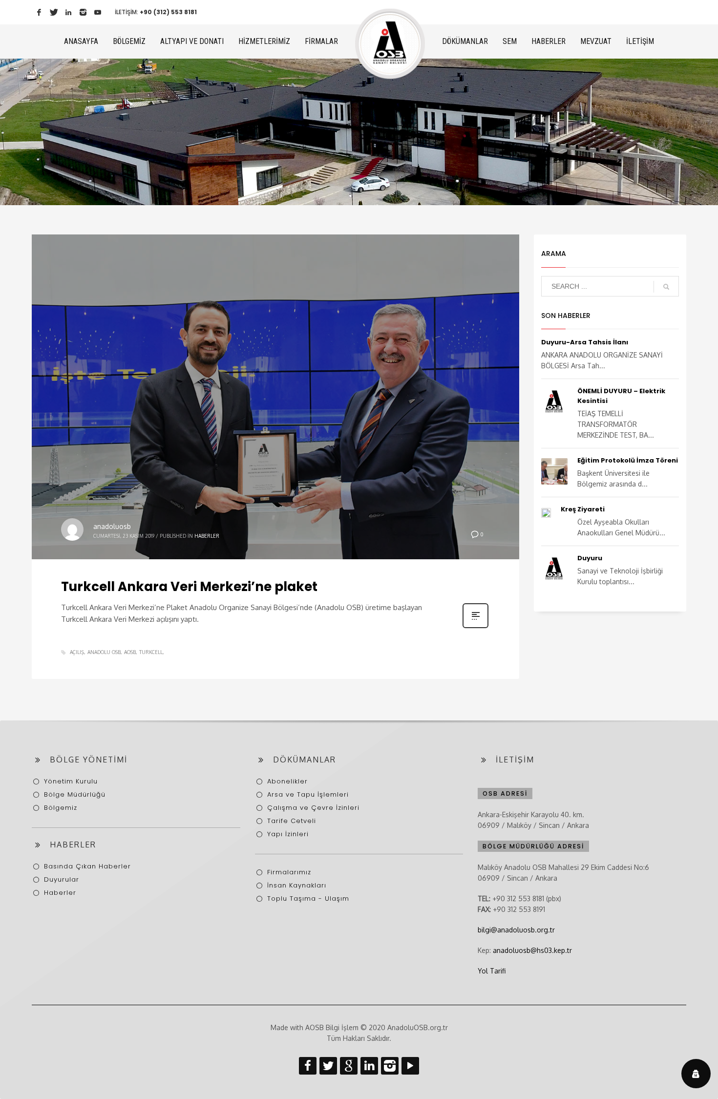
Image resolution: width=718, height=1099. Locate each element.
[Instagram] (83, 12)
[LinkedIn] (68, 12)
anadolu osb (104, 652)
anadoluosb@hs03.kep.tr (532, 950)
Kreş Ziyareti (583, 509)
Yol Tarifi (492, 971)
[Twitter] (53, 12)
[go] (666, 286)
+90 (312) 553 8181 (168, 12)
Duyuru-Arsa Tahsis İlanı (584, 342)
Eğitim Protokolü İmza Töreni (627, 460)
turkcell (151, 652)
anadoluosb (112, 526)
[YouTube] (97, 12)
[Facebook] (39, 12)
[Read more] (475, 627)
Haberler (206, 536)
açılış (77, 652)
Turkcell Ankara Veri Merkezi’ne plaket (189, 586)
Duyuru (589, 558)
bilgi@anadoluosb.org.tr (516, 930)
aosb (130, 652)
